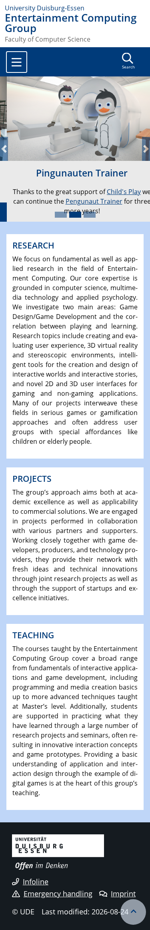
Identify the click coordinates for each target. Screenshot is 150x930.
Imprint (123, 893)
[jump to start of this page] (133, 912)
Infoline (35, 881)
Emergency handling (58, 893)
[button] (4, 149)
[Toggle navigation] (16, 62)
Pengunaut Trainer (87, 201)
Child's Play (117, 191)
